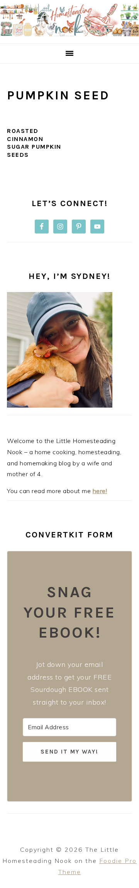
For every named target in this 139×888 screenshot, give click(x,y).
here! (100, 491)
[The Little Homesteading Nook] (69, 34)
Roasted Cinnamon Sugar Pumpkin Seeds (34, 142)
